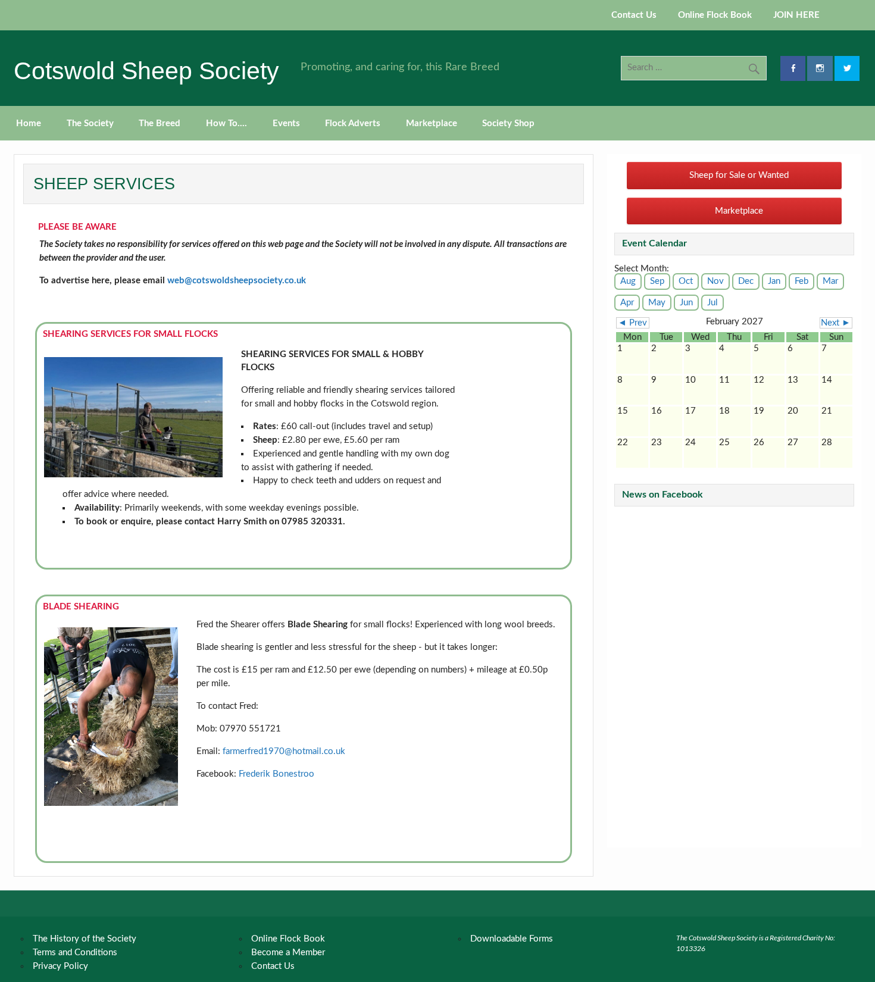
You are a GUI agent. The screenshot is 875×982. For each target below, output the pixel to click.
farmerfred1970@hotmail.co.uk (284, 751)
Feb (801, 281)
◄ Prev (632, 322)
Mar (830, 281)
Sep (657, 281)
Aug (628, 281)
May (656, 302)
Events (286, 123)
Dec (746, 281)
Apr (627, 302)
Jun (686, 302)
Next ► (836, 322)
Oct (686, 281)
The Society (90, 123)
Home (28, 123)
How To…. (226, 123)
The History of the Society (84, 938)
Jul (712, 302)
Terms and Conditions (75, 952)
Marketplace (431, 123)
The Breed (159, 123)
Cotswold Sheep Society (146, 71)
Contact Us (634, 15)
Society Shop (508, 123)
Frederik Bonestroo (276, 774)
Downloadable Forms (511, 938)
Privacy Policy (60, 966)
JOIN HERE (796, 15)
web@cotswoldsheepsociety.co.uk (236, 280)
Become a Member (288, 952)
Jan (774, 281)
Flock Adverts (352, 123)
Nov (715, 281)
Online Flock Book (715, 15)
